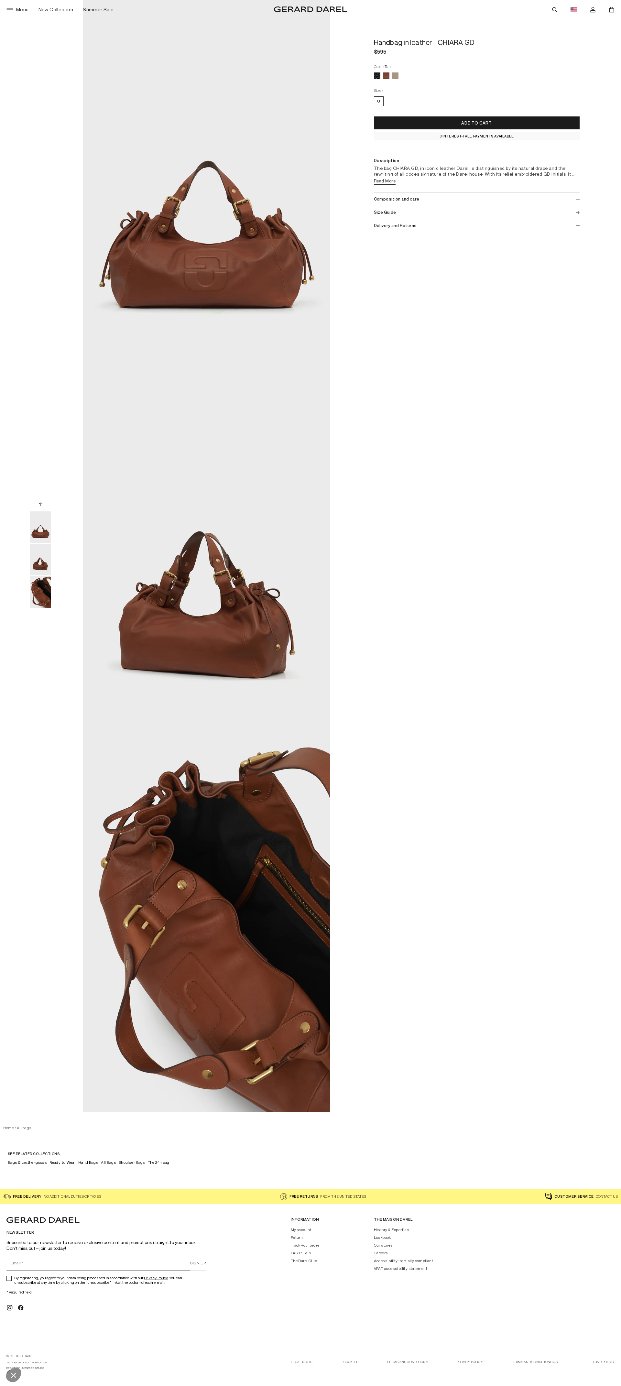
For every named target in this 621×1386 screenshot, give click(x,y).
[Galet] (395, 75)
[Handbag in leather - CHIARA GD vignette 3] (40, 592)
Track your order (305, 1245)
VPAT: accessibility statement (401, 1269)
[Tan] (386, 75)
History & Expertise (391, 1230)
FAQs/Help (301, 1253)
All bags (24, 1127)
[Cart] (612, 9)
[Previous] (40, 504)
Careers (381, 1253)
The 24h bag (158, 1162)
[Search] (555, 9)
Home (8, 1127)
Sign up (198, 1262)
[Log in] (593, 9)
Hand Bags (88, 1162)
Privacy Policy (156, 1277)
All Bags (108, 1162)
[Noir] (377, 75)
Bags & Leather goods (27, 1162)
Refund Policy (601, 1362)
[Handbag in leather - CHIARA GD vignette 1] (40, 527)
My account (301, 1230)
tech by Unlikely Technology (27, 1362)
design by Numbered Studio (25, 1368)
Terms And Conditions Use (535, 1362)
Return (297, 1237)
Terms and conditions (407, 1362)
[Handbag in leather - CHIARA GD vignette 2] (40, 559)
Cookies (350, 1362)
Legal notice (303, 1362)
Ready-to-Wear (62, 1162)
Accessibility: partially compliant (403, 1261)
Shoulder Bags (132, 1162)
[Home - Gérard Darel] (310, 9)
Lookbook (382, 1237)
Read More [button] (385, 180)
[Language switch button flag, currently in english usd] (574, 10)
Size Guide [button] (385, 212)
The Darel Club (304, 1261)
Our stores (383, 1245)
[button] (477, 122)
